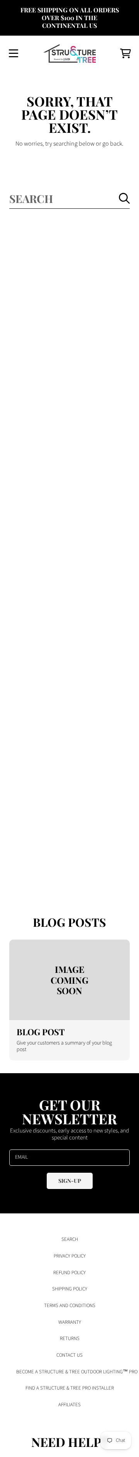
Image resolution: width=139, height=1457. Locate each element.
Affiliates (69, 1404)
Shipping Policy (69, 1288)
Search (69, 1239)
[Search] (124, 198)
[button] (13, 53)
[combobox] (69, 198)
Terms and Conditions (69, 1305)
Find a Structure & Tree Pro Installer (69, 1388)
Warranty (69, 1322)
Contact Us (69, 1355)
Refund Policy (69, 1272)
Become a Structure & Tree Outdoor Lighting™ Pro (76, 1371)
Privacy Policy (70, 1256)
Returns (70, 1338)
